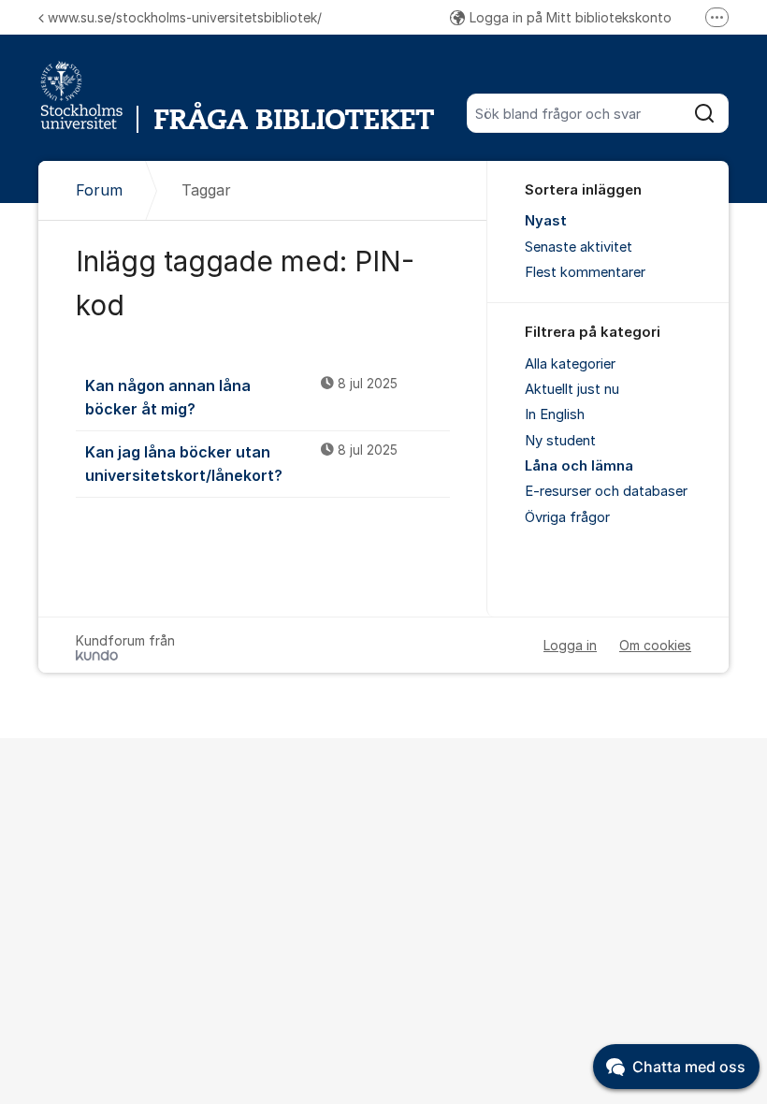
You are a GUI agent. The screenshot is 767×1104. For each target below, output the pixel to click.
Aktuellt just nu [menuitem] (572, 389)
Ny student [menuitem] (560, 440)
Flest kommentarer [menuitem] (585, 272)
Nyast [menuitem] (546, 220)
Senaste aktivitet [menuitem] (578, 247)
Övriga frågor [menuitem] (567, 517)
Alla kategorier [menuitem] (570, 364)
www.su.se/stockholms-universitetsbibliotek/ (185, 17)
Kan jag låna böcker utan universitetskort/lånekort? (241, 464)
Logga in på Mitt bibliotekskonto (571, 17)
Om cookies (655, 645)
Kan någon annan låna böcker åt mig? (241, 397)
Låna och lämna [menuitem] (579, 466)
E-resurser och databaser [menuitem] (606, 491)
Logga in (570, 645)
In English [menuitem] (555, 414)
